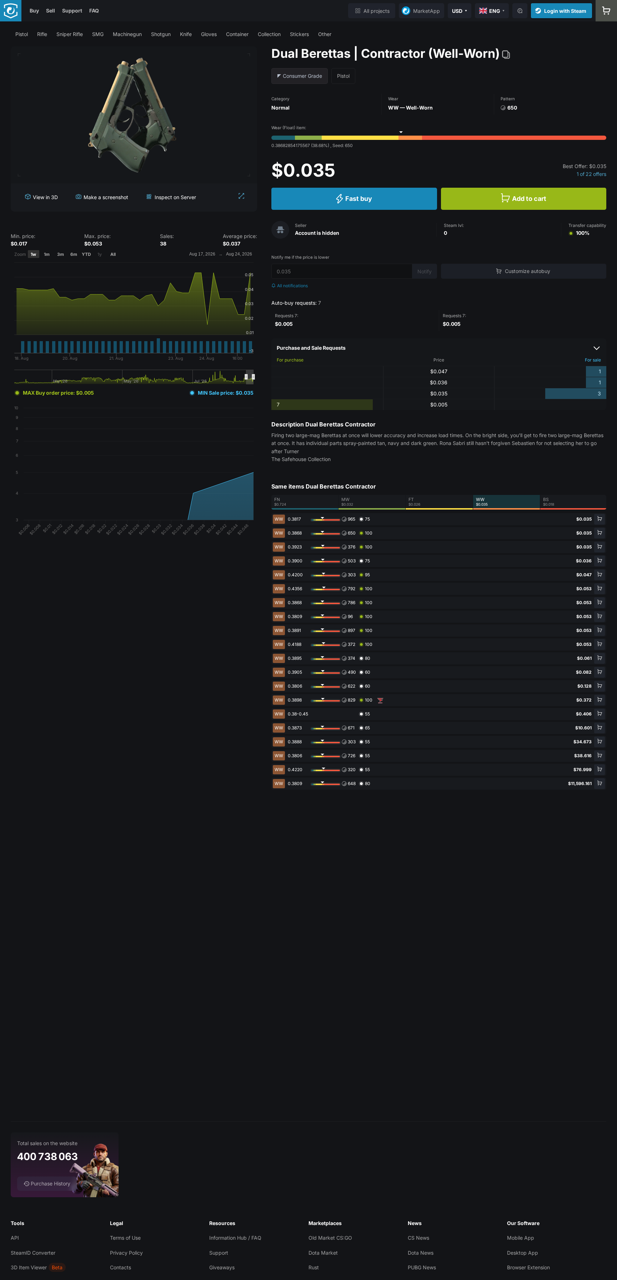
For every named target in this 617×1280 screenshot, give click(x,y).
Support (72, 10)
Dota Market (323, 1253)
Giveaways (222, 1267)
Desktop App (522, 1253)
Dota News (420, 1253)
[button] (21, 34)
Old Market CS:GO (330, 1238)
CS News (418, 1238)
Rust (313, 1267)
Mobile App (520, 1238)
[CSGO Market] (10, 10)
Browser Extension (528, 1267)
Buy (34, 10)
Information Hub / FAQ (235, 1238)
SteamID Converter (33, 1253)
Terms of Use (125, 1238)
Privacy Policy (126, 1253)
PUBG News (422, 1267)
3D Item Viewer (29, 1267)
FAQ (94, 10)
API (15, 1238)
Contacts (120, 1267)
